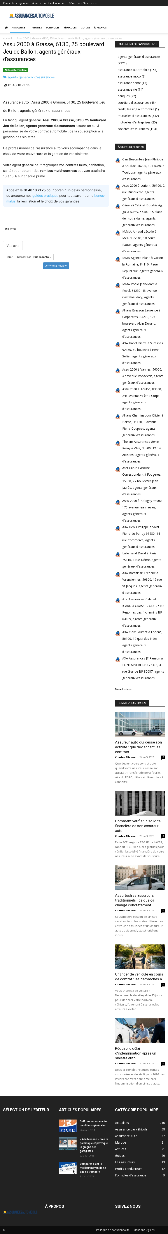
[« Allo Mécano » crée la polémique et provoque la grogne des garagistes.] (68, 1143)
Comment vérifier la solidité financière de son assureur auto (138, 826)
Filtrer (8, 256)
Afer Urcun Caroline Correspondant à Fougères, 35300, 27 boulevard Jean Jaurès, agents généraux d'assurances (141, 481)
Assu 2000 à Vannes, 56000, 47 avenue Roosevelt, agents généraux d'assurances (142, 376)
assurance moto (129, 76)
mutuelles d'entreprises (134, 122)
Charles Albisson (125, 757)
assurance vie (127, 89)
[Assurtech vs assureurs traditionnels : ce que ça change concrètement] (140, 877)
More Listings (123, 689)
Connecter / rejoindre (16, 3)
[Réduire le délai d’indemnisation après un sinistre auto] (140, 1030)
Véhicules (70, 27)
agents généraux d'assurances (31, 77)
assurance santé (129, 83)
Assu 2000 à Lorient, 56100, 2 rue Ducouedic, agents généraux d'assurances (143, 192)
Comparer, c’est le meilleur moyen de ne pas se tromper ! (93, 1167)
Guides (85, 27)
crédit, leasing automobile (136, 109)
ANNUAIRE (18, 27)
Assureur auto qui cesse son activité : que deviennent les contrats (138, 747)
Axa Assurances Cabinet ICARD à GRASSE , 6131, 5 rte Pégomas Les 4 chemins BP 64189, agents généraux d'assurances (143, 612)
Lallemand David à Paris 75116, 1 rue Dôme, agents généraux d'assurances (141, 559)
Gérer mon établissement (84, 3)
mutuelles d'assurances (134, 116)
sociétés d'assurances (133, 129)
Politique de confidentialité (113, 1230)
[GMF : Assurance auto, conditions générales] (68, 1126)
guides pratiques (45, 195)
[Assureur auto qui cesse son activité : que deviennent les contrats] (140, 724)
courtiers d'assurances (133, 102)
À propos (100, 27)
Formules (53, 27)
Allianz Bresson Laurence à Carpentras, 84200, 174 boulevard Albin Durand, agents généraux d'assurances (141, 323)
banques (124, 96)
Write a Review (57, 265)
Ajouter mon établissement (48, 3)
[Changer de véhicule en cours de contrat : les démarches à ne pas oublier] (140, 956)
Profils (37, 27)
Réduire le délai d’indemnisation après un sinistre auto (135, 1053)
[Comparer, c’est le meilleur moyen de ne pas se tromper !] (68, 1168)
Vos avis (13, 246)
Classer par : (33, 256)
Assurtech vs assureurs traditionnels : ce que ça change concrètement (134, 900)
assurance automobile (133, 70)
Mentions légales (144, 1230)
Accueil (7, 38)
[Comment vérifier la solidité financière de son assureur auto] (140, 803)
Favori (11, 228)
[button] (159, 28)
